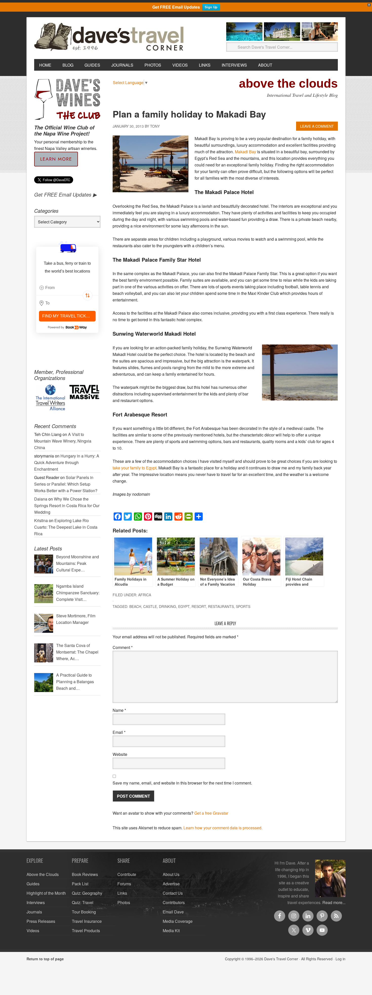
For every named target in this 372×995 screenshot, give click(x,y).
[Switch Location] (87, 296)
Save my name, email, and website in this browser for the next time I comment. (182, 783)
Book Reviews (85, 874)
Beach (135, 606)
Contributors (174, 902)
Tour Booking (84, 912)
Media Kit (171, 930)
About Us (171, 874)
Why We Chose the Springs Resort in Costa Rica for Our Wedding (66, 505)
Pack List (80, 884)
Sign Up (211, 7)
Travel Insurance (87, 921)
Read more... (333, 902)
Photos (123, 902)
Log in (340, 958)
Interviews (36, 902)
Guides (33, 884)
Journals (34, 912)
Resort (199, 606)
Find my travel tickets (68, 316)
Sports (243, 606)
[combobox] (67, 287)
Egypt (184, 606)
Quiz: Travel (82, 902)
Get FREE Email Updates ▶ (65, 194)
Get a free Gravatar (211, 813)
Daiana (40, 499)
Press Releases (41, 921)
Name (119, 710)
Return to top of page (45, 958)
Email (119, 732)
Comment (123, 647)
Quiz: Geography (87, 893)
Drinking (167, 606)
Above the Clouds (43, 874)
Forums (124, 884)
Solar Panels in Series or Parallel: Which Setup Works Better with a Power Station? (65, 483)
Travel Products (86, 930)
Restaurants (221, 606)
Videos (33, 930)
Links (122, 893)
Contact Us (173, 893)
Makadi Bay (245, 152)
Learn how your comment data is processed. (222, 828)
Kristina (41, 520)
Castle (150, 606)
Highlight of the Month (46, 893)
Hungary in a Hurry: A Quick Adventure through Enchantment (66, 462)
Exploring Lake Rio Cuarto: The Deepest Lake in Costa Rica (65, 527)
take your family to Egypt (134, 468)
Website (120, 754)
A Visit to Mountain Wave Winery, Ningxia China (62, 440)
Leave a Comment (317, 126)
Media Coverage (178, 921)
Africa (144, 594)
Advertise (171, 884)
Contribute (126, 874)
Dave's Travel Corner (110, 37)
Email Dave (173, 912)
